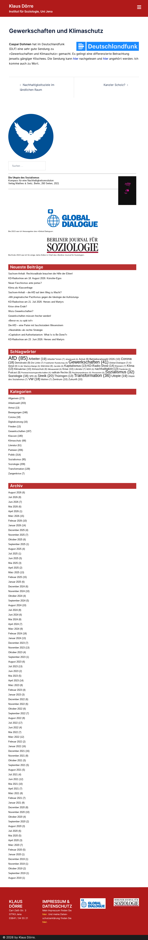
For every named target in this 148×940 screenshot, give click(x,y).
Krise (68, 369)
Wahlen (46, 379)
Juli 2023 (13, 666)
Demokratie (22, 362)
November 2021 (16, 755)
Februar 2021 (15, 798)
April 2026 (13, 511)
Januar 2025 (14, 581)
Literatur (80, 369)
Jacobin (59, 366)
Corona (12, 417)
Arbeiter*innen (56, 359)
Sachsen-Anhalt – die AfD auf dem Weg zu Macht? (35, 292)
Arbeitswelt (72, 359)
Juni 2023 (13, 671)
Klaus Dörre (21, 6)
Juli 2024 (13, 610)
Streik (46, 376)
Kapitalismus (75, 365)
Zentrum (60, 379)
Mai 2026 (13, 506)
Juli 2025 (13, 553)
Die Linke (37, 363)
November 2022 (16, 704)
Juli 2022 (13, 722)
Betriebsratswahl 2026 (104, 359)
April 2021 (13, 788)
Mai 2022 (13, 732)
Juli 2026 (13, 497)
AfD (18, 358)
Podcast (14, 372)
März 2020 (13, 845)
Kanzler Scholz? (114, 85)
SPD (33, 376)
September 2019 (16, 873)
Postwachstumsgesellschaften (36, 372)
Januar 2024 (14, 638)
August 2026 (14, 492)
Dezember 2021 (16, 751)
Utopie (119, 376)
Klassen (120, 366)
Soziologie (18, 376)
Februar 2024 (15, 633)
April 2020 (13, 840)
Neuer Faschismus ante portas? (25, 283)
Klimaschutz (39, 369)
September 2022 (16, 713)
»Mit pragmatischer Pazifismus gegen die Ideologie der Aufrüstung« (43, 297)
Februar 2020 (15, 849)
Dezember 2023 (16, 643)
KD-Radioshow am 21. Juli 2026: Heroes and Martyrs (36, 301)
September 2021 (16, 765)
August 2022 (14, 718)
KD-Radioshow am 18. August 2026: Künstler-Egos (35, 278)
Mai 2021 (13, 784)
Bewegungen (15, 412)
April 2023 (13, 680)
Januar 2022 (14, 746)
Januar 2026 (14, 525)
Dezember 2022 (16, 699)
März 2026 (13, 516)
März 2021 (13, 793)
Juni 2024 (13, 614)
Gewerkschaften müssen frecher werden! (29, 316)
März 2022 (13, 737)
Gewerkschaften (88, 362)
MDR (90, 369)
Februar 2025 (15, 577)
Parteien (12, 450)
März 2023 (13, 685)
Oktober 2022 (15, 708)
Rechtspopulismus (81, 372)
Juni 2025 (13, 558)
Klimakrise (22, 369)
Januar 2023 (14, 694)
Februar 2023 (15, 690)
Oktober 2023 (15, 652)
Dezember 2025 (16, 530)
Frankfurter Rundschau (56, 363)
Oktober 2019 (15, 868)
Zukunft (75, 379)
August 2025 (14, 549)
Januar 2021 (14, 802)
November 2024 (16, 591)
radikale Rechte (61, 372)
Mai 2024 (13, 619)
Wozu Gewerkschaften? (20, 311)
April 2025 (13, 567)
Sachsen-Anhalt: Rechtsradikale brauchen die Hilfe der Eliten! (40, 273)
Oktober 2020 (15, 816)
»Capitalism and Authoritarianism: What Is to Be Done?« (37, 334)
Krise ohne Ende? (17, 306)
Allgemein (13, 398)
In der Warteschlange (29, 366)
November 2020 (16, 812)
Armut (84, 359)
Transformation (92, 375)
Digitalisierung (15, 421)
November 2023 (16, 647)
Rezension (98, 372)
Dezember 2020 (16, 807)
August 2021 (14, 769)
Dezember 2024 (16, 586)
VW (34, 379)
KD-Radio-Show (100, 365)
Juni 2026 (13, 502)
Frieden (12, 426)
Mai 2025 (13, 563)
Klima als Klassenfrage (20, 287)
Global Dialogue (119, 363)
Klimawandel (55, 369)
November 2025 (16, 534)
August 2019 (14, 878)
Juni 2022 (13, 727)
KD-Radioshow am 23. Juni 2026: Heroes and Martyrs (36, 339)
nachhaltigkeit (106, 368)
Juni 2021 (13, 779)
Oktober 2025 (15, 539)
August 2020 (14, 826)
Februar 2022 (15, 741)
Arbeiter (38, 359)
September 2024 (16, 600)
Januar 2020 (14, 854)
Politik (11, 454)
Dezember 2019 (16, 859)
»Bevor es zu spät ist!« (20, 320)
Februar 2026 (15, 520)
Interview (47, 366)
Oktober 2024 (15, 596)
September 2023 (16, 657)
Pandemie (125, 369)
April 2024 (13, 624)
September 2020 (16, 821)
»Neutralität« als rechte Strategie (25, 330)
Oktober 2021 (15, 760)
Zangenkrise (14, 473)
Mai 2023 (13, 675)
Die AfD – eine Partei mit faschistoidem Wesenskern (35, 325)
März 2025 (13, 572)
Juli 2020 (13, 831)
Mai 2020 (13, 835)
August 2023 (14, 661)
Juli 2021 (13, 774)
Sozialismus (119, 372)
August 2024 (14, 605)
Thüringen (63, 375)
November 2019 (16, 863)
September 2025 (16, 544)
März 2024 (13, 628)
